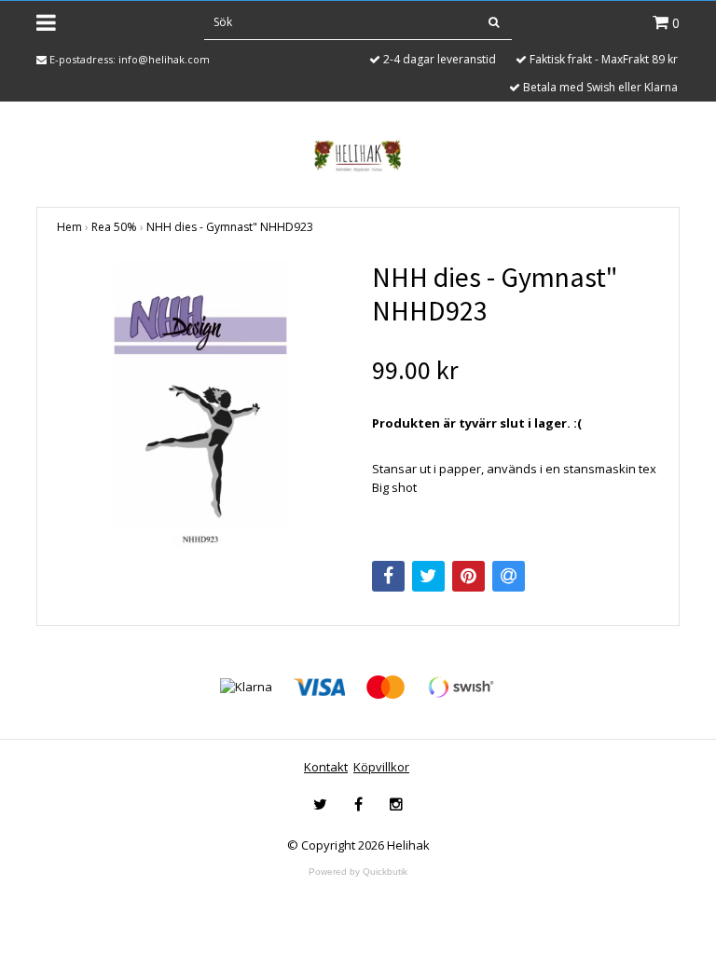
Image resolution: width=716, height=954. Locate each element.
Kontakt (326, 766)
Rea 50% (114, 227)
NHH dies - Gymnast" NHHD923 (229, 227)
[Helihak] (357, 155)
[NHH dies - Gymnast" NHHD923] (200, 403)
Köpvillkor (381, 766)
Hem (69, 227)
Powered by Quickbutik (358, 871)
